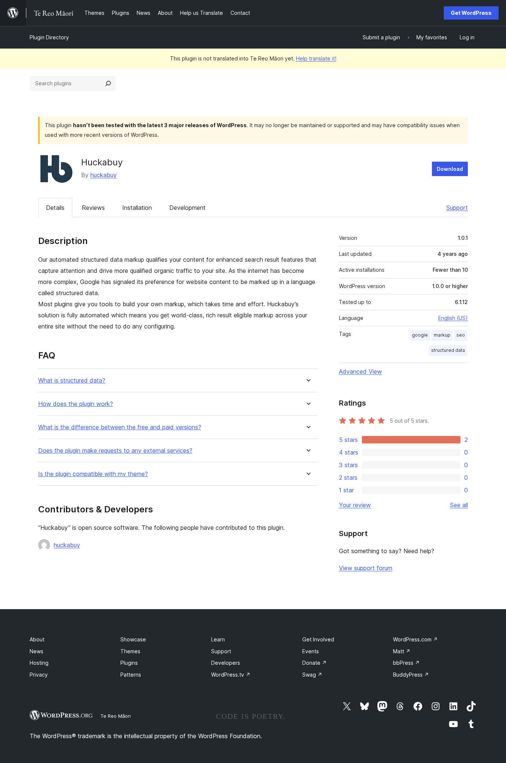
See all (459, 505)
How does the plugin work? (75, 403)
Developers (225, 663)
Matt (401, 651)
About (37, 639)
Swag (312, 674)
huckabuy (103, 175)
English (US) (453, 318)
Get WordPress (471, 13)
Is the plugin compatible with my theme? (93, 474)
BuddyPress (411, 674)
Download (450, 169)
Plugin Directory (49, 37)
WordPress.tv (230, 674)
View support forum (365, 568)
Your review (355, 505)
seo (460, 335)
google (420, 335)
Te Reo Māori (115, 716)
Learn (218, 639)
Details (55, 207)
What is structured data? (71, 380)
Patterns (130, 674)
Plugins (129, 663)
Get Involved (318, 639)
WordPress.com (415, 639)
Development (187, 207)
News (36, 651)
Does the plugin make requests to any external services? (115, 450)
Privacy (39, 674)
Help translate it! (316, 58)
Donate (314, 663)
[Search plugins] (108, 83)
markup (442, 335)
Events (310, 651)
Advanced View (360, 371)
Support (457, 207)
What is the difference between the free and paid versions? (119, 427)
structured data (448, 350)
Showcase (133, 639)
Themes (130, 651)
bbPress (406, 663)
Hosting (39, 663)
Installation (137, 207)
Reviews (93, 207)
